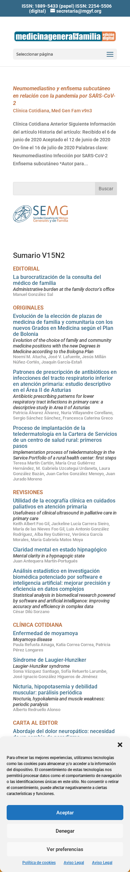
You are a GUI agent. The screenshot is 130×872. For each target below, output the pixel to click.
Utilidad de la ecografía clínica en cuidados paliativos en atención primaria (64, 503)
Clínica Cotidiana (31, 110)
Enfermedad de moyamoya (45, 633)
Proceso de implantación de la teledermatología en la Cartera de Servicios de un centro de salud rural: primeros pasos (65, 437)
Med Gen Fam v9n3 (71, 110)
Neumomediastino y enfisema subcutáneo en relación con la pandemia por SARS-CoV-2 (64, 95)
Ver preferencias (65, 849)
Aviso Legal (74, 862)
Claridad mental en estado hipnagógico (60, 549)
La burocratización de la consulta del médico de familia (57, 280)
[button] (120, 744)
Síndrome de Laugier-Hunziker (49, 660)
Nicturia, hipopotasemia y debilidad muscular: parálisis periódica (55, 689)
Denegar (65, 831)
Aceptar (65, 813)
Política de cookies (39, 862)
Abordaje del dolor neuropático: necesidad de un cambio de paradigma (64, 734)
